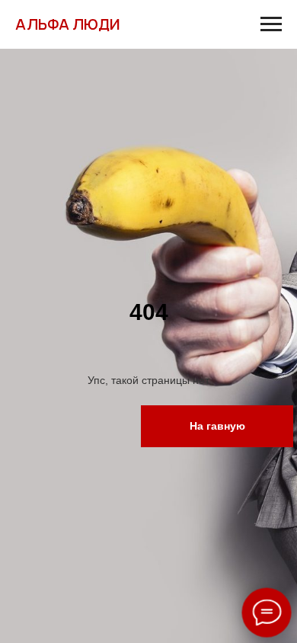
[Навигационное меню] (271, 24)
